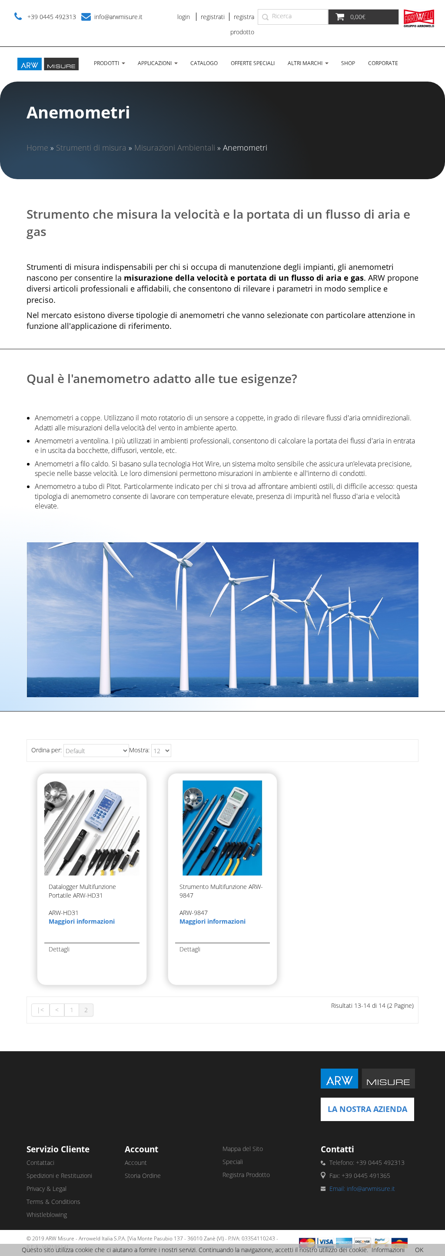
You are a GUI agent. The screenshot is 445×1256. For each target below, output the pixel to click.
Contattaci (40, 1162)
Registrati (213, 17)
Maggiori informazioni (82, 921)
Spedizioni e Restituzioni (59, 1175)
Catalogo (204, 63)
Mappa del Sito (242, 1149)
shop (348, 63)
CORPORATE (383, 63)
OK (419, 1250)
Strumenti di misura (91, 147)
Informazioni (388, 1250)
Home (37, 147)
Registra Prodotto (246, 1175)
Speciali (232, 1162)
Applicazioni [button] (155, 63)
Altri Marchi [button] (305, 63)
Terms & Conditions (53, 1201)
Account (136, 1162)
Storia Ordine (143, 1175)
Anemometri (245, 147)
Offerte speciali (253, 63)
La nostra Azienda (367, 1109)
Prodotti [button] (106, 63)
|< (40, 1010)
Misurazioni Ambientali (174, 147)
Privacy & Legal (46, 1188)
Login (183, 17)
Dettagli (59, 949)
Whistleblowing (47, 1214)
